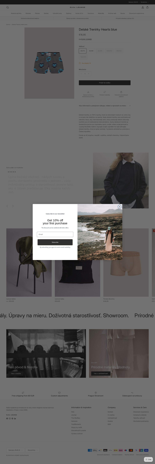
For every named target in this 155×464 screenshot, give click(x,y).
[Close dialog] (119, 207)
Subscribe (55, 242)
